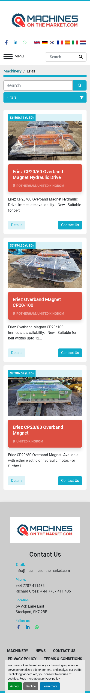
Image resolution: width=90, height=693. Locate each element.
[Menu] (8, 57)
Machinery (17, 651)
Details (16, 225)
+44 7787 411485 (30, 585)
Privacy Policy (22, 659)
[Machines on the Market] (45, 530)
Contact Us (70, 225)
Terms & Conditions (63, 659)
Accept (14, 686)
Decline (31, 686)
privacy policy (51, 678)
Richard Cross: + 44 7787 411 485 (43, 591)
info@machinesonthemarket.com (43, 570)
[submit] (79, 57)
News (41, 651)
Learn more (49, 686)
